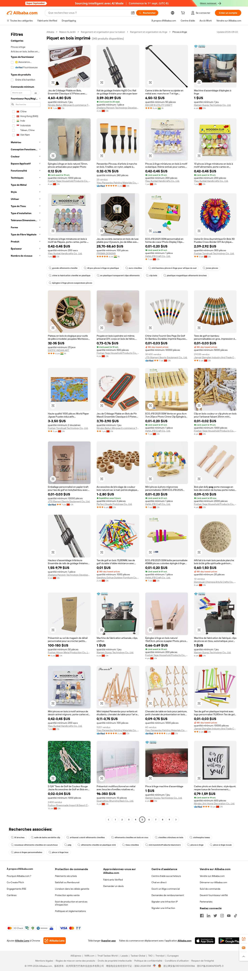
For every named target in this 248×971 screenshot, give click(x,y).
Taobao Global (138, 955)
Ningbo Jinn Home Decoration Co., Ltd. (214, 803)
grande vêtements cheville (64, 268)
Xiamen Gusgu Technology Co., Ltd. (212, 105)
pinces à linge (196, 845)
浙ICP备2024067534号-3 (210, 966)
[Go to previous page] (108, 820)
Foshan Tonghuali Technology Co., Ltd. (214, 253)
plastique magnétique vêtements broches (187, 275)
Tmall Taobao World (107, 955)
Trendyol (159, 955)
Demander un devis (113, 886)
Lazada (124, 955)
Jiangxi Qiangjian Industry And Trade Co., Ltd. (215, 357)
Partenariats (206, 901)
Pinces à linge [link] (179, 32)
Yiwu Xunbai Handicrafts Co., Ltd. (162, 181)
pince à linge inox (60, 852)
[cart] (183, 13)
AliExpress (76, 955)
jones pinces (212, 268)
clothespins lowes (201, 837)
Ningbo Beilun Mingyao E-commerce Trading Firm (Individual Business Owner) (69, 105)
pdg (69, 845)
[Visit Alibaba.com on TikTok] (235, 916)
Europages (173, 955)
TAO (150, 955)
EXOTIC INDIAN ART (58, 350)
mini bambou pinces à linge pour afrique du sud (174, 268)
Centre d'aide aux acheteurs (166, 876)
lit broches (19, 837)
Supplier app (108, 940)
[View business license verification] (154, 966)
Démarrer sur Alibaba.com (213, 882)
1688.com (89, 955)
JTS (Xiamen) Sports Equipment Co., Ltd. (166, 357)
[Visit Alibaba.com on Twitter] (215, 916)
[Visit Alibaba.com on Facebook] (202, 916)
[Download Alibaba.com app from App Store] (205, 940)
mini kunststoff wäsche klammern (165, 845)
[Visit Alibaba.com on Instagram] (222, 916)
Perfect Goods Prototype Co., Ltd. (114, 504)
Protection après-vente (67, 895)
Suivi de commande (210, 888)
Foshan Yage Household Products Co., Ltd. (69, 181)
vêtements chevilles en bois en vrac (131, 837)
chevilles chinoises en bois (170, 837)
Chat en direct (159, 882)
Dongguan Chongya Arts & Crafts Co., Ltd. (215, 582)
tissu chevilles (132, 845)
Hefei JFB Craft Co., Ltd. (157, 256)
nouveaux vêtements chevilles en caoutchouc (36, 845)
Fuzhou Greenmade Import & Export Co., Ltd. (69, 805)
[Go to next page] (176, 820)
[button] (133, 13)
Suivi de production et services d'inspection (71, 903)
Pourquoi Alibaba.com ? (19, 876)
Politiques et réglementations (70, 911)
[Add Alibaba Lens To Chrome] (54, 940)
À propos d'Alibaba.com (20, 869)
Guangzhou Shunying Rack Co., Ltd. (115, 800)
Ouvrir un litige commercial (165, 888)
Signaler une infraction (163, 908)
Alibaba (50, 32)
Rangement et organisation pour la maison (103, 32)
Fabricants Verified (113, 879)
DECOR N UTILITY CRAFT (158, 105)
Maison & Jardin (67, 32)
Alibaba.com (184, 940)
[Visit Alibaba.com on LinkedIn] (208, 916)
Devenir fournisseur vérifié (214, 895)
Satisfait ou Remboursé (67, 882)
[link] (243, 939)
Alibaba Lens (22, 940)
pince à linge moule (222, 845)
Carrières (12, 895)
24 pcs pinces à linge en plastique (103, 268)
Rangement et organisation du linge (148, 32)
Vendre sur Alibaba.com (212, 876)
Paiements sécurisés (66, 876)
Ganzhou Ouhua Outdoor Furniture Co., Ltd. (118, 577)
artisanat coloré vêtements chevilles (87, 837)
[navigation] (26, 426)
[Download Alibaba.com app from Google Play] (229, 940)
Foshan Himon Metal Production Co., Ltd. (69, 652)
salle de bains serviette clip (47, 837)
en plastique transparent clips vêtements (120, 275)
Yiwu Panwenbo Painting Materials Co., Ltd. (118, 182)
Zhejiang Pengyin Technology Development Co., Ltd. (118, 107)
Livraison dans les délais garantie (72, 888)
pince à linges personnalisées (28, 852)
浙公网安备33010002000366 (179, 966)
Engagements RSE (16, 888)
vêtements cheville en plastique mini (98, 845)
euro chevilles (135, 268)
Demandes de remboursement (167, 895)
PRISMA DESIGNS (106, 253)
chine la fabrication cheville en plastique (71, 275)
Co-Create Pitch (15, 882)
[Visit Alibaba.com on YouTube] (229, 916)
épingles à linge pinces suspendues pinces (72, 283)
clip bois (153, 275)
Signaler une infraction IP (164, 901)
